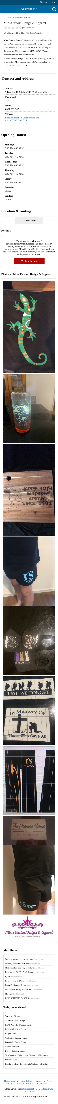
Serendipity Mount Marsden (22, 963)
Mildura (30, 17)
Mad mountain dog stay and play (24, 968)
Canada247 (30, 1091)
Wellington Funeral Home (16, 1038)
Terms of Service (25, 1083)
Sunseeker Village (12, 1016)
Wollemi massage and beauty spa (24, 959)
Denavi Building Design (15, 1051)
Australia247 (29, 8)
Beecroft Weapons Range (21, 985)
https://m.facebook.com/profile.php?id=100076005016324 (22, 119)
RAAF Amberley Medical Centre (18, 1025)
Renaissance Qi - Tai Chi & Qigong (25, 972)
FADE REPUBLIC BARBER (23, 998)
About (39, 1081)
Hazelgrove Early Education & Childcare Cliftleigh (26, 1064)
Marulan (14, 994)
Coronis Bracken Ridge (15, 1020)
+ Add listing (26, 1081)
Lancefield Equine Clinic (15, 1042)
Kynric (13, 976)
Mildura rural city (19, 17)
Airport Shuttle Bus (13, 1046)
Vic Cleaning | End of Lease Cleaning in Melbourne (26, 1055)
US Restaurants (46, 1089)
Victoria (8, 17)
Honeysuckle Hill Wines (21, 981)
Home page (9, 1081)
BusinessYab (28, 1089)
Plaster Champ (11, 1059)
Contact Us (42, 1083)
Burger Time (10, 1033)
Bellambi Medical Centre (15, 1029)
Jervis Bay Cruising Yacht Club (24, 989)
